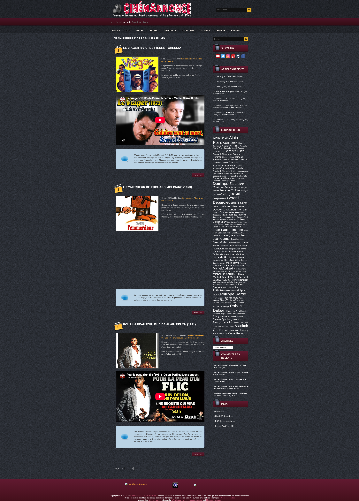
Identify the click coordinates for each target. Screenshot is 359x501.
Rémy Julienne (221, 316)
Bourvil (226, 160)
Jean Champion (237, 239)
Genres (140, 30)
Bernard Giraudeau (222, 154)
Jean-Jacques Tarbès (234, 222)
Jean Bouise (238, 235)
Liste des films (150, 496)
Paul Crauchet (228, 287)
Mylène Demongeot (219, 282)
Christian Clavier (220, 163)
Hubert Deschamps (222, 212)
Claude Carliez (227, 168)
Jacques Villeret (233, 220)
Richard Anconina (238, 303)
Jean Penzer (224, 246)
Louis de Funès (222, 257)
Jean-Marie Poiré (232, 226)
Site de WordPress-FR (224, 426)
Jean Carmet (221, 238)
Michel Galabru (222, 274)
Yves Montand (221, 333)
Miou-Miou (217, 280)
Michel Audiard (223, 268)
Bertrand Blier (228, 157)
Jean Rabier (235, 246)
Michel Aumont (239, 269)
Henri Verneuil (239, 209)
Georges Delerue (233, 194)
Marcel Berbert (238, 258)
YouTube (205, 30)
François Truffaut (230, 190)
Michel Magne (239, 274)
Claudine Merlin (242, 171)
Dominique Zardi (225, 184)
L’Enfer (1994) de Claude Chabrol (229, 87)
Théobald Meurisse (240, 322)
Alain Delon (221, 138)
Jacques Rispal (230, 217)
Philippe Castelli (229, 291)
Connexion (219, 411)
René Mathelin (225, 303)
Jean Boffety (224, 235)
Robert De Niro (233, 311)
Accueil (126, 22)
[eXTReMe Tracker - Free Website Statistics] (175, 487)
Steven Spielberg (222, 319)
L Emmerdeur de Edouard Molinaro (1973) (230, 394)
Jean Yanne (241, 249)
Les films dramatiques (174, 338)
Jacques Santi (242, 217)
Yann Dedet (229, 330)
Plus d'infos (198, 175)
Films (128, 30)
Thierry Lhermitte (222, 322)
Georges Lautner (219, 199)
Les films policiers (192, 338)
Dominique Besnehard (224, 178)
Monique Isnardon (240, 280)
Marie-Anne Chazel (233, 260)
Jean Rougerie (230, 249)
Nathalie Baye (232, 282)
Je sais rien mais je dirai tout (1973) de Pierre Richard (230, 387)
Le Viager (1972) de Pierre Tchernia (230, 82)
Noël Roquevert (219, 285)
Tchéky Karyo (238, 320)
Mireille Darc (226, 280)
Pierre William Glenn (230, 300)
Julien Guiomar (221, 254)
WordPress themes (179, 500)
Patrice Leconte (231, 285)
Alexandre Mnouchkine (231, 146)
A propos (235, 30)
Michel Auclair (238, 266)
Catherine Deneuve (238, 160)
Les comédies (187, 59)
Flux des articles (224, 416)
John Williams (220, 251)
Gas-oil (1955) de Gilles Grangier (229, 77)
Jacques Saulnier (219, 220)
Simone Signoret (237, 316)
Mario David (233, 262)
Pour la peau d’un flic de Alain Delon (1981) (159, 324)
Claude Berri (230, 165)
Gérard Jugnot (239, 202)
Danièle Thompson (227, 176)
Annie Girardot (218, 152)
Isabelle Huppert (238, 212)
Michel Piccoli (221, 277)
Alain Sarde (230, 142)
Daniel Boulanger (231, 174)
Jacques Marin (218, 217)
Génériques (170, 30)
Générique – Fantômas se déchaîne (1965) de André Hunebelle (229, 113)
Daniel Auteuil (218, 174)
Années (154, 30)
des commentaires (225, 421)
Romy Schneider (238, 314)
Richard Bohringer (221, 306)
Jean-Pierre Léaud (229, 233)
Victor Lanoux (228, 326)
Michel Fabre (241, 271)
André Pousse (238, 148)
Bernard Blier (234, 151)
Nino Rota (242, 282)
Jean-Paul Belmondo (228, 230)
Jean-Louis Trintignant (233, 224)
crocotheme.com (195, 500)
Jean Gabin (220, 242)
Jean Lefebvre (234, 243)
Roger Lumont (225, 314)
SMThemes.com (155, 500)
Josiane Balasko (235, 251)
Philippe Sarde (233, 294)
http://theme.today (213, 500)
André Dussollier (225, 148)
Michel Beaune (218, 271)
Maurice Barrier (225, 265)
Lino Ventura (237, 254)
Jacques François (237, 214)
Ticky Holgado (218, 326)
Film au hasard (188, 30)
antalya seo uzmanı (223, 393)
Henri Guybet (226, 210)
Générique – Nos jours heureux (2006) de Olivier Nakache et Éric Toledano (230, 106)
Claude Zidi (228, 171)
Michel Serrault (239, 277)
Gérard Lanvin (218, 207)
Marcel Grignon (218, 260)
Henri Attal (231, 206)
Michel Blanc (230, 271)
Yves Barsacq (241, 330)
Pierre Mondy (218, 298)
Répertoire (220, 30)
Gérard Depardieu (226, 200)
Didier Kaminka (241, 176)
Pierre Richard (231, 297)
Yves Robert (237, 333)
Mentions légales (228, 498)
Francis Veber (232, 187)
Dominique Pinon (228, 181)
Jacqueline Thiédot (220, 215)
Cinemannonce (221, 365)
